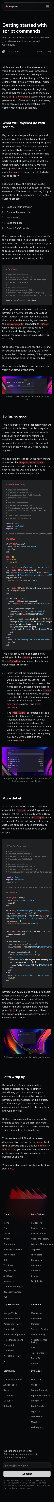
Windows (8, 1265)
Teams (6, 1233)
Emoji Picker (37, 1281)
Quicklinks (36, 1260)
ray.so (34, 1411)
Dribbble (7, 1406)
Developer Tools (11, 1318)
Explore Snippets (39, 1390)
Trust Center (37, 1353)
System (35, 1276)
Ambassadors (10, 1385)
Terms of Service (40, 1329)
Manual (7, 1281)
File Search (37, 1254)
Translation (9, 1350)
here (11, 320)
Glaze (34, 1385)
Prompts (35, 1400)
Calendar (36, 1270)
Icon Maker (37, 1416)
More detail (11, 798)
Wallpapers (37, 1427)
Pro (5, 1228)
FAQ (5, 1297)
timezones (12, 704)
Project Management (14, 1334)
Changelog (9, 1244)
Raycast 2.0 (9, 1270)
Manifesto (36, 1313)
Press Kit (35, 1358)
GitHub (7, 1400)
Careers (35, 1324)
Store (6, 1223)
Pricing (7, 1239)
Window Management (42, 1244)
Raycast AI (36, 1223)
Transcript (8, 1345)
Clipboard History (40, 1239)
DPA (33, 1347)
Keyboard (36, 1379)
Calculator (36, 1265)
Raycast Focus (38, 1233)
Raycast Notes (38, 1228)
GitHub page (36, 1142)
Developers (9, 1254)
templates (14, 172)
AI (4, 1361)
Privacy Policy (38, 1334)
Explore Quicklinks (40, 1395)
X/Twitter (8, 1395)
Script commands (18, 96)
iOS (5, 1260)
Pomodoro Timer (11, 1324)
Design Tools (10, 1313)
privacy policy (36, 1485)
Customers (36, 1318)
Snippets (35, 1249)
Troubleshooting (12, 1286)
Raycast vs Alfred (12, 1292)
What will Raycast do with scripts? (23, 125)
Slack (6, 1390)
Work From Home (12, 1356)
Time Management (13, 1340)
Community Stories (13, 1379)
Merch (34, 1422)
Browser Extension (12, 1249)
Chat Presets (37, 1406)
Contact (35, 1363)
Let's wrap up (13, 1077)
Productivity (9, 1329)
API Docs (8, 1276)
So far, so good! (15, 416)
